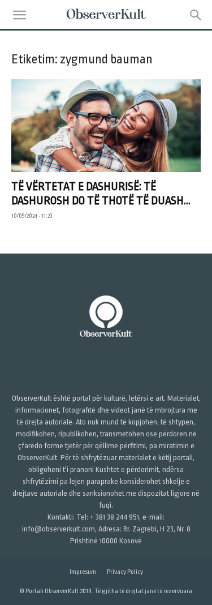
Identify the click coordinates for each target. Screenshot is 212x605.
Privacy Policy (125, 572)
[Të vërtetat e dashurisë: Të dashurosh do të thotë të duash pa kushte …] (106, 125)
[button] (19, 15)
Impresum (83, 572)
